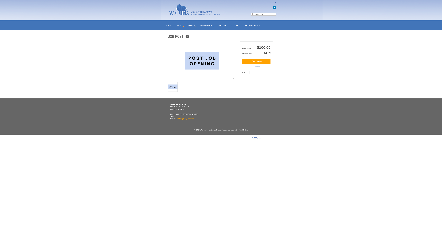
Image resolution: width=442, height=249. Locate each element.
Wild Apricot (256, 138)
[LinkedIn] (274, 7)
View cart (256, 67)
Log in (274, 2)
